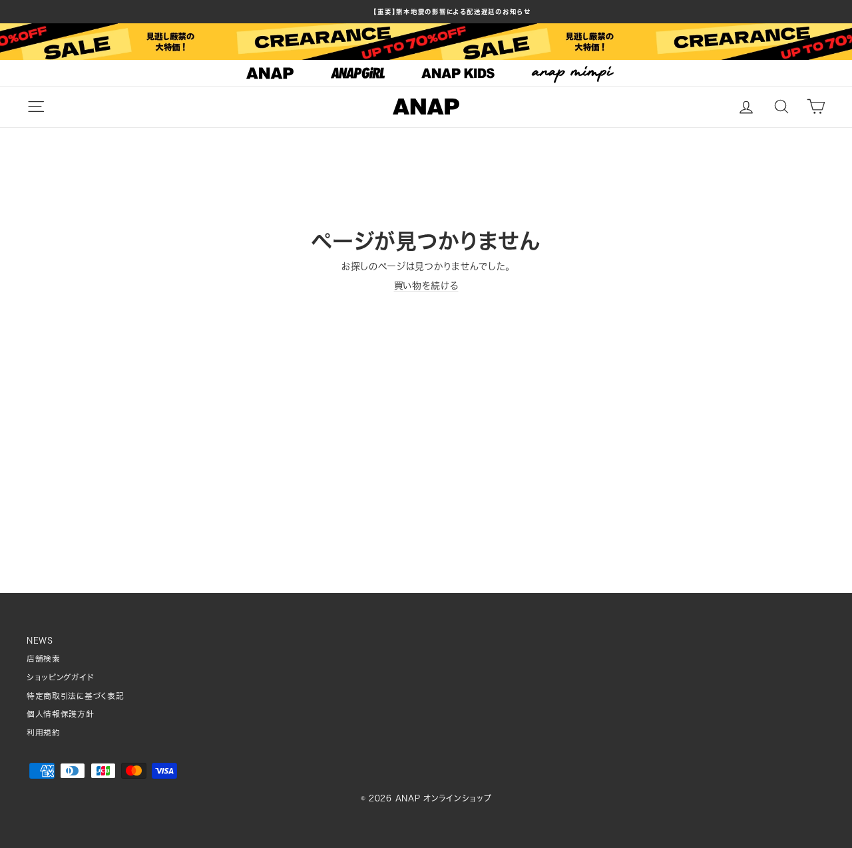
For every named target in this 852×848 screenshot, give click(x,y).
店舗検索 (44, 658)
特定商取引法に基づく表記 (75, 696)
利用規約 (44, 732)
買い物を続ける (426, 285)
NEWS (40, 640)
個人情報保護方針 (61, 714)
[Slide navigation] (426, 73)
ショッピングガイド (60, 677)
